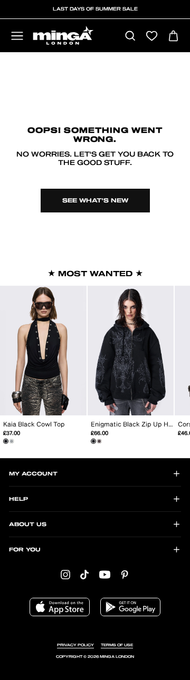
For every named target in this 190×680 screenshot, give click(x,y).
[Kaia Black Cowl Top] (6, 441)
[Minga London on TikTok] (84, 574)
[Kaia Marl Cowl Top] (12, 441)
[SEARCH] (130, 36)
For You (25, 549)
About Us (27, 524)
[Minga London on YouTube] (104, 574)
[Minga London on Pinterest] (124, 574)
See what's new (95, 200)
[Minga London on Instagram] (65, 574)
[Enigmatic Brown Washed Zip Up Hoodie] (99, 441)
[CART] (173, 36)
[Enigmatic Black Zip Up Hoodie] (93, 441)
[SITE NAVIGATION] (17, 36)
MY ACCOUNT (33, 474)
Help (18, 499)
